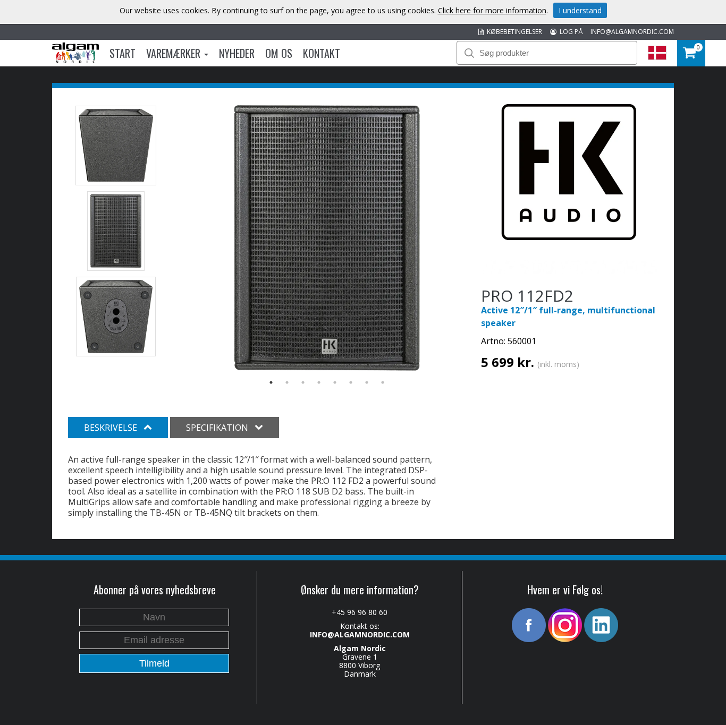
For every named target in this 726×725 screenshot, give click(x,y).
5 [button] (335, 382)
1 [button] (271, 382)
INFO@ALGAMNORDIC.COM (632, 31)
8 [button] (382, 382)
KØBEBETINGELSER (513, 31)
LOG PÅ (569, 31)
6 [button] (350, 382)
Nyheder (237, 53)
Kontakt (321, 53)
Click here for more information (492, 10)
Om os (278, 53)
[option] (327, 238)
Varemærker (174, 53)
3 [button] (303, 382)
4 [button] (319, 382)
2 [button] (287, 382)
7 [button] (366, 382)
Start (122, 53)
